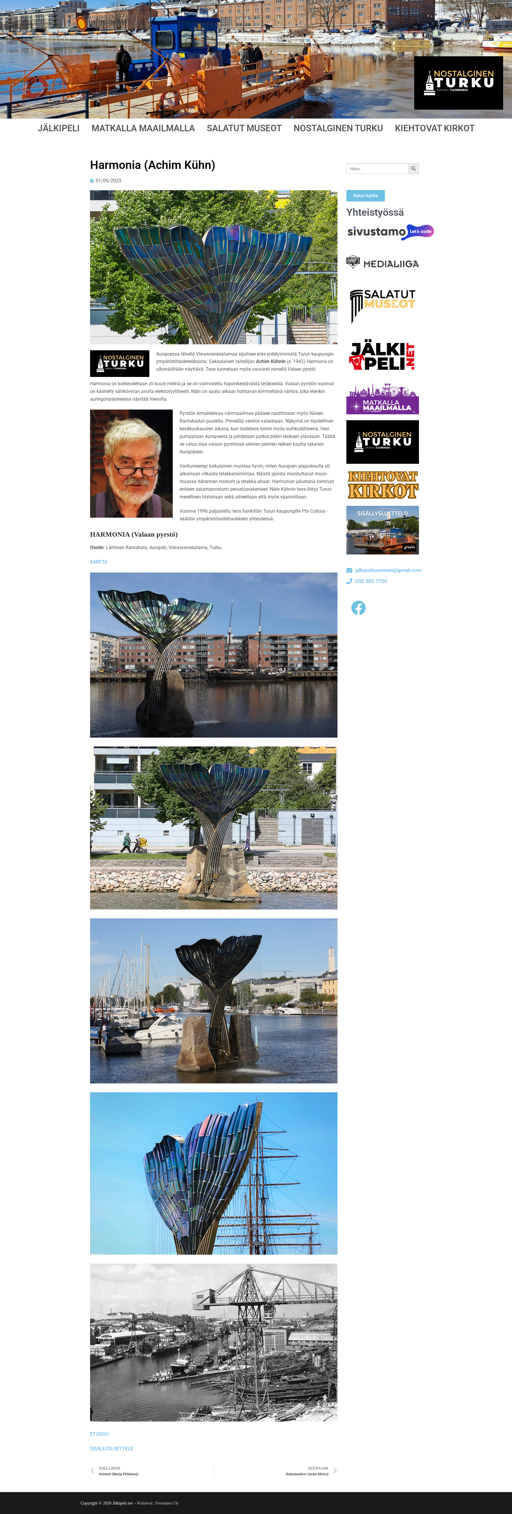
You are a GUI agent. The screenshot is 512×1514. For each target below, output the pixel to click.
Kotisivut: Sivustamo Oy (158, 1503)
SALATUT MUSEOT (244, 128)
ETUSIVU (99, 1434)
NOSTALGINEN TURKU (338, 128)
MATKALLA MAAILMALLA (143, 128)
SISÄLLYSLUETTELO (111, 1448)
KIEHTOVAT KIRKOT (435, 128)
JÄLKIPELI (59, 128)
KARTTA (98, 562)
